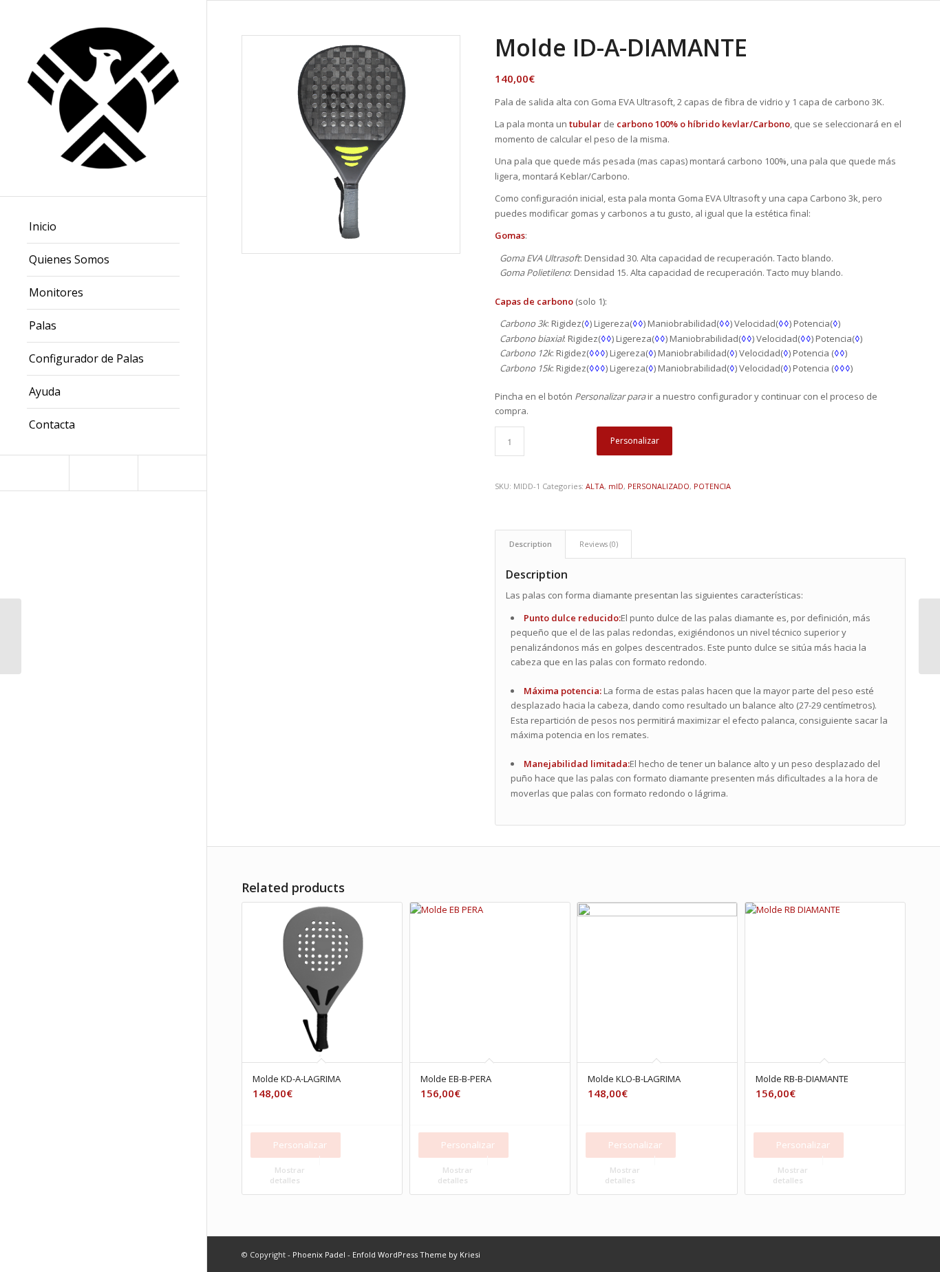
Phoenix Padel (318, 1254)
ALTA (595, 486)
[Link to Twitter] (172, 473)
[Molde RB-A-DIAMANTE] (929, 636)
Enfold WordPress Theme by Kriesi (416, 1254)
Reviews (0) (598, 544)
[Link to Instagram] (34, 473)
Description (530, 544)
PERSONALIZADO (659, 486)
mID (615, 486)
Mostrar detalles (287, 1175)
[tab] (530, 544)
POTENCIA (712, 486)
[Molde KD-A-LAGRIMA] (10, 636)
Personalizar (634, 440)
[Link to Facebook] (103, 473)
